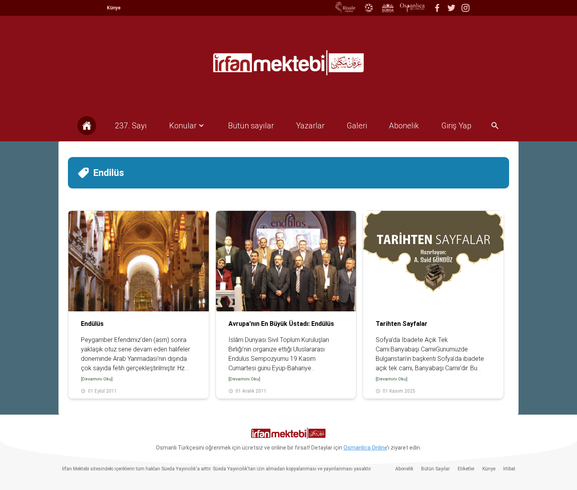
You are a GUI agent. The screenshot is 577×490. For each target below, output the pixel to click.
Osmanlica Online (365, 447)
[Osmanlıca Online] (368, 7)
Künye (114, 8)
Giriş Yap (456, 125)
